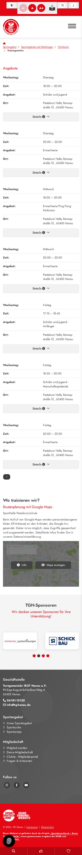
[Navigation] (72, 24)
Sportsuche (14, 727)
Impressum (32, 827)
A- (23, 8)
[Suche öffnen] (62, 5)
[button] (34, 655)
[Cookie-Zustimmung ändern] (9, 841)
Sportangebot (9, 46)
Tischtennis (63, 46)
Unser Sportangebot (19, 723)
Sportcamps (14, 732)
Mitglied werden (17, 748)
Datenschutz (47, 827)
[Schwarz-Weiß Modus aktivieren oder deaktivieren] (11, 5)
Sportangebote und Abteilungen (37, 46)
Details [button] (37, 117)
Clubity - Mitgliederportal (22, 757)
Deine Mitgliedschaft (20, 752)
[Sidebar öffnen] (73, 5)
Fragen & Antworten (19, 761)
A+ (41, 8)
